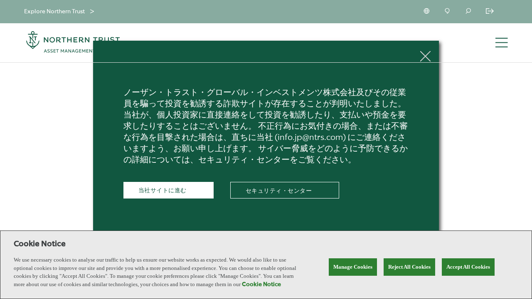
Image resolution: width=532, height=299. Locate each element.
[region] (266, 264)
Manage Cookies (352, 267)
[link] (284, 191)
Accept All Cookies (468, 267)
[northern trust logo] (73, 43)
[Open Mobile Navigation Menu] (501, 43)
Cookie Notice (261, 284)
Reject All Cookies (409, 267)
